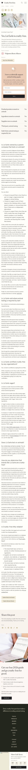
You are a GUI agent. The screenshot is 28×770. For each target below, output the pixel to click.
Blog (14, 732)
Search (14, 723)
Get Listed (14, 746)
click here (19, 293)
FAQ (14, 735)
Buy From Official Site (8, 60)
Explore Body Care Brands (8, 597)
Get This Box (18, 767)
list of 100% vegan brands (13, 427)
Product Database (14, 435)
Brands (7, 6)
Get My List (6, 698)
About (14, 741)
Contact (14, 744)
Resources (14, 730)
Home (2, 6)
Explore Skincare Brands (8, 601)
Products (14, 718)
